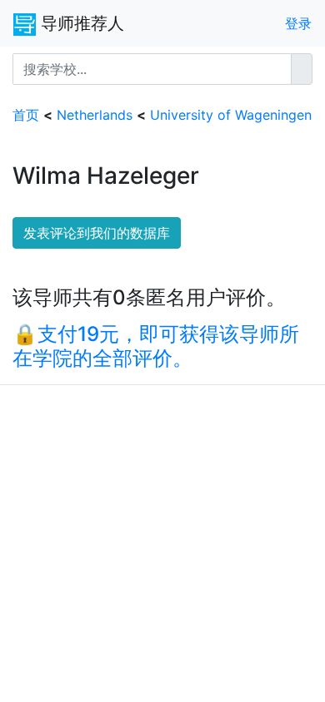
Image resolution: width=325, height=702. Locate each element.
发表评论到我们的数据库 (96, 233)
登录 (298, 23)
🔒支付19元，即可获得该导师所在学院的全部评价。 (155, 346)
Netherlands (94, 114)
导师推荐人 (80, 23)
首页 (25, 114)
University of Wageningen (231, 114)
